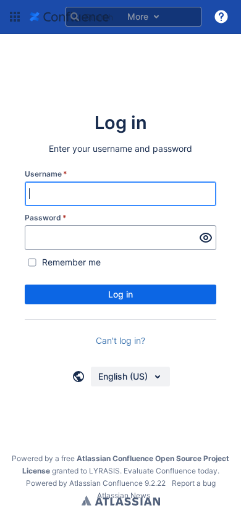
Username (46, 173)
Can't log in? (120, 340)
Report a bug (194, 483)
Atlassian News (123, 495)
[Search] (75, 17)
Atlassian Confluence (106, 483)
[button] (14, 16)
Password (46, 217)
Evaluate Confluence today (171, 470)
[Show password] (206, 238)
